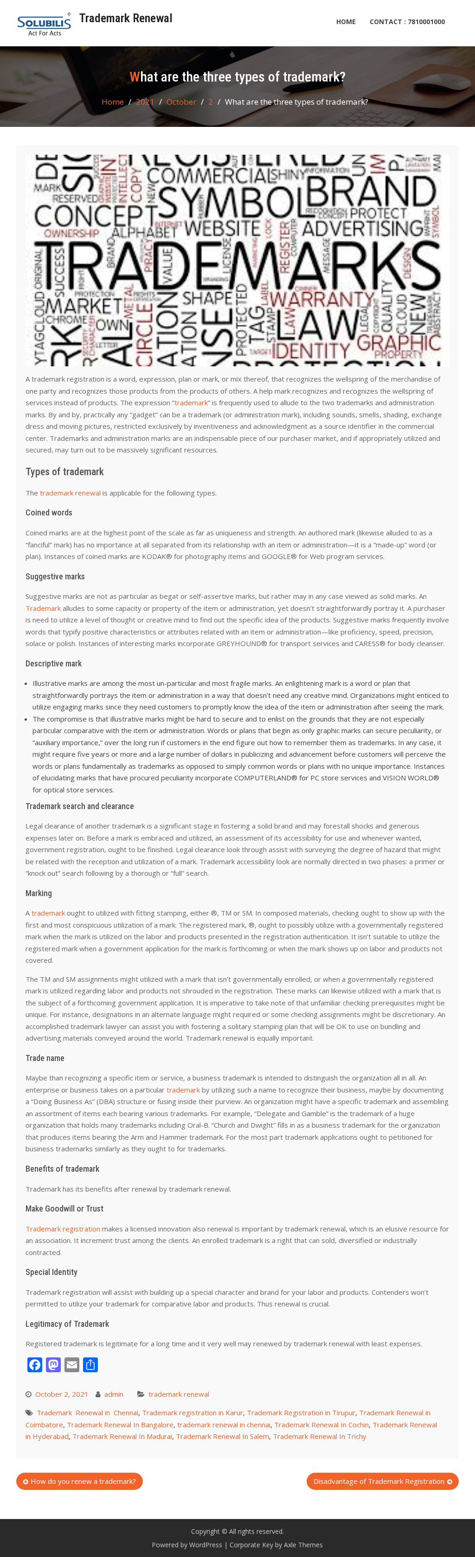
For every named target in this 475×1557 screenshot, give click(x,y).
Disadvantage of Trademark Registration (379, 1481)
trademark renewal (69, 492)
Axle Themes (303, 1544)
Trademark (43, 608)
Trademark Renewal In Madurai (122, 1436)
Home (346, 21)
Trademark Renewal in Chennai (87, 1412)
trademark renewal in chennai (223, 1424)
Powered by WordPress (187, 1544)
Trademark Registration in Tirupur (301, 1412)
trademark (191, 402)
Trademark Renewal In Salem (222, 1436)
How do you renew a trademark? (83, 1481)
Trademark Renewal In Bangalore (120, 1424)
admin (113, 1394)
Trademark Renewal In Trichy (319, 1436)
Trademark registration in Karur (192, 1412)
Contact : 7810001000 (407, 21)
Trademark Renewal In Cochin (321, 1424)
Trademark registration (64, 1228)
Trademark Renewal (126, 18)
